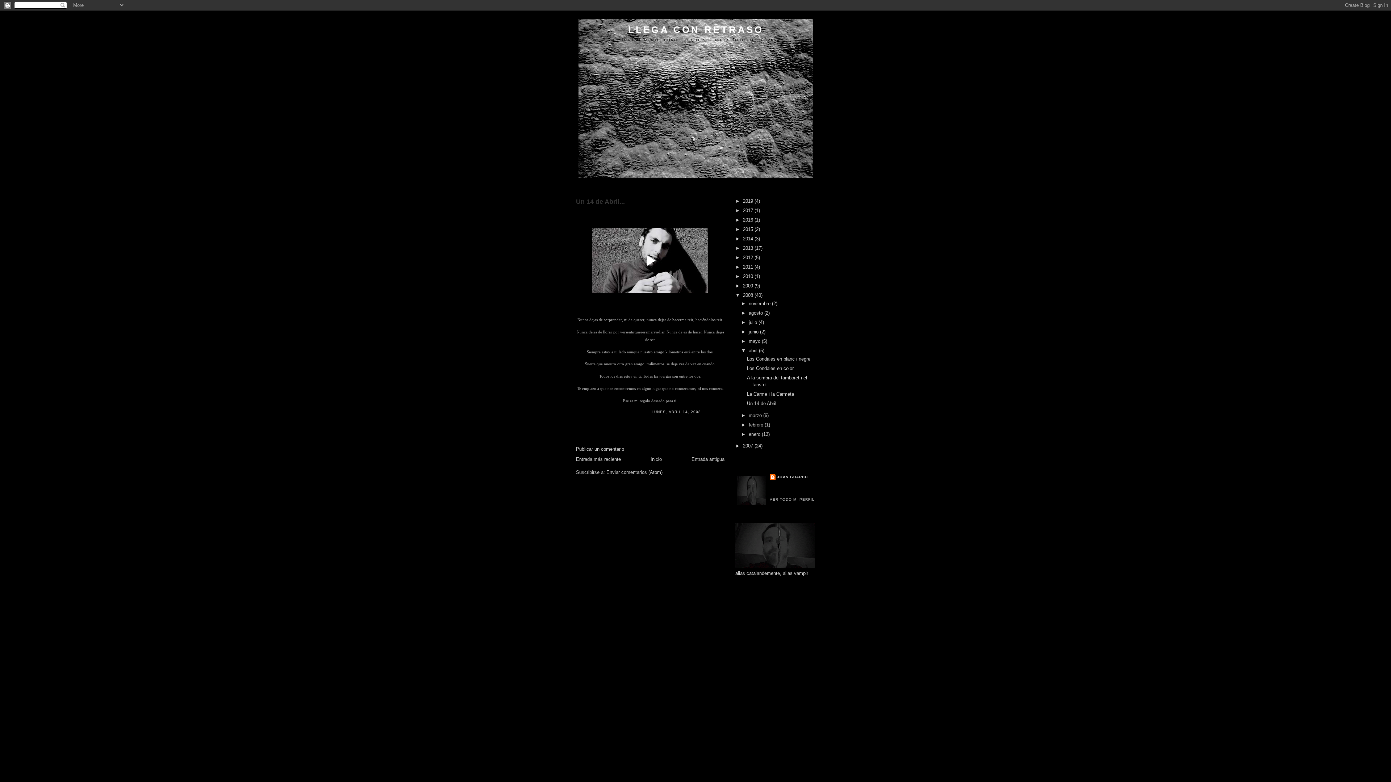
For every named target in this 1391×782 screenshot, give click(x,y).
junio (754, 332)
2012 (749, 257)
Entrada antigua (708, 459)
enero (755, 434)
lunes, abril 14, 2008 (676, 412)
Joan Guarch (792, 477)
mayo (755, 341)
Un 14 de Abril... (600, 201)
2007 (749, 446)
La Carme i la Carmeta (770, 394)
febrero (757, 425)
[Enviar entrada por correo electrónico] (703, 412)
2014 (749, 238)
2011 (749, 267)
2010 (749, 276)
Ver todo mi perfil (792, 499)
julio (754, 322)
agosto (756, 313)
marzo (756, 415)
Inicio (656, 459)
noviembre (760, 303)
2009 (749, 286)
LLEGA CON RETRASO (696, 29)
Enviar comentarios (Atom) (634, 472)
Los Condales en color (770, 368)
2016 (749, 220)
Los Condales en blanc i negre (778, 359)
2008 (749, 295)
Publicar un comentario (600, 449)
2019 (749, 201)
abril (754, 350)
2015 (749, 229)
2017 (749, 210)
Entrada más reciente (598, 459)
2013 (749, 248)
